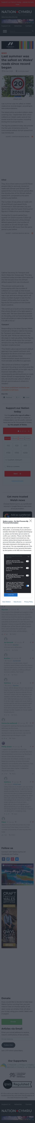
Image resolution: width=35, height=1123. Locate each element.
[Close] (31, 521)
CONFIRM (11, 594)
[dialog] (17, 561)
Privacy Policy (28, 602)
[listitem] (17, 556)
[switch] (27, 561)
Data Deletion (6, 602)
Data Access (17, 602)
